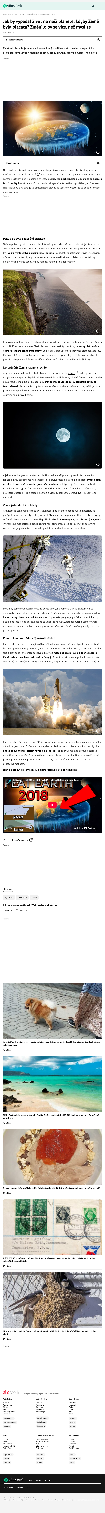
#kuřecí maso (75, 1458)
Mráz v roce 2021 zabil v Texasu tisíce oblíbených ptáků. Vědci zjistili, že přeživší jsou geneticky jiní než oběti (50, 1332)
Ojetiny (5, 1407)
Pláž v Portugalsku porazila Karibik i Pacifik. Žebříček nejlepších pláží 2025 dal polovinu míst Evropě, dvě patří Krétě (51, 1116)
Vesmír (16, 14)
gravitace (19, 746)
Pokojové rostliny (42, 1441)
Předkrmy (72, 1444)
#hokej (72, 1426)
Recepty (72, 1446)
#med (72, 1455)
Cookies (20, 1487)
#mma (72, 1422)
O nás (30, 1480)
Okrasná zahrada (42, 1439)
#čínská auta (8, 1418)
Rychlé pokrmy (74, 1448)
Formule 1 (72, 1405)
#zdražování (41, 1422)
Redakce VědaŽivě (14, 39)
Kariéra (38, 1480)
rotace (71, 373)
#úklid (6, 1458)
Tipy (37, 1444)
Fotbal (71, 1407)
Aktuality (6, 1403)
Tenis (71, 1414)
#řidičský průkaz (10, 1422)
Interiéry (6, 1441)
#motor (7, 1426)
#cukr (72, 1462)
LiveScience (20, 840)
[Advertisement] (52, 77)
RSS (29, 1487)
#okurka (40, 1458)
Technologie (40, 1412)
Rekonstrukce (8, 1444)
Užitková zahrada (42, 1446)
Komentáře (40, 1405)
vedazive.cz (7, 14)
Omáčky (72, 1441)
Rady (5, 1409)
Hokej (71, 1409)
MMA (71, 1412)
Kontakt (48, 1480)
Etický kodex (8, 1487)
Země (33, 174)
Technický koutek (9, 1412)
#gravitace (9, 897)
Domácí (39, 1403)
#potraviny (41, 1426)
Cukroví (71, 1439)
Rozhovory (40, 1407)
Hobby (5, 1439)
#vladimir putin (42, 1418)
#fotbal (73, 1418)
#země (34, 897)
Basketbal (72, 1403)
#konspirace (22, 897)
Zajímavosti (7, 1414)
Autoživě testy (8, 1405)
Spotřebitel (40, 1409)
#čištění (7, 1462)
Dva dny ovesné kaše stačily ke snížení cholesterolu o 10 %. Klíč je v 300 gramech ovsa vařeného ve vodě (51, 1188)
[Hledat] (93, 6)
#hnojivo (40, 1455)
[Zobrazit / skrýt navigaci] (100, 6)
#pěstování (8, 1455)
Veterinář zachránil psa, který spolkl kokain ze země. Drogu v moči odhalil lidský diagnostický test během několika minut (51, 1043)
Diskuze (22, 910)
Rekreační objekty (9, 1446)
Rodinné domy (8, 1448)
